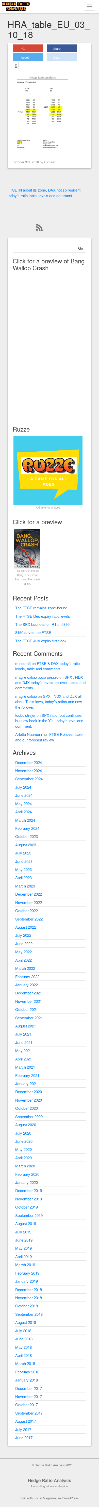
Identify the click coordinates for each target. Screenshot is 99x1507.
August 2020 (25, 1124)
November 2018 (28, 1297)
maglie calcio (26, 696)
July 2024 (23, 787)
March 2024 (25, 820)
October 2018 (26, 1305)
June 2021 (23, 1042)
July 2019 (23, 1231)
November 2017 (28, 1396)
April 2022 (23, 960)
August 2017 (25, 1421)
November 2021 (28, 1001)
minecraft (23, 663)
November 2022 (28, 902)
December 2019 (28, 1190)
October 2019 (26, 1207)
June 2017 (23, 1437)
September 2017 (29, 1413)
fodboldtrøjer (25, 715)
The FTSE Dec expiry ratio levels (42, 616)
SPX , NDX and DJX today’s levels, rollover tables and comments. (50, 682)
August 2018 (25, 1322)
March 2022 (25, 968)
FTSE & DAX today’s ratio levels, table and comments (47, 666)
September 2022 (29, 919)
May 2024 (23, 803)
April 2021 (23, 1058)
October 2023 (26, 836)
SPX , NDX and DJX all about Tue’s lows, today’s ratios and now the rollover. (48, 701)
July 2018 (23, 1330)
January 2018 (26, 1380)
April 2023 (23, 877)
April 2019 (23, 1256)
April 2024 (23, 811)
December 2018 (28, 1289)
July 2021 (23, 1034)
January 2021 (26, 1083)
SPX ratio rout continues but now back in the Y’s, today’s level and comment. (49, 720)
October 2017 (26, 1404)
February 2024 (27, 828)
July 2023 (23, 852)
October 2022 (26, 910)
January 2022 (26, 984)
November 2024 (28, 770)
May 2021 (23, 1050)
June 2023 (23, 861)
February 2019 (27, 1273)
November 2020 (28, 1100)
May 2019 (23, 1248)
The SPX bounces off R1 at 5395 (42, 624)
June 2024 (23, 795)
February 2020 (27, 1174)
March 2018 (25, 1363)
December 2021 (28, 992)
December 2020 (28, 1091)
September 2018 (29, 1314)
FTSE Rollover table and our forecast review (48, 737)
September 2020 (29, 1116)
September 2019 (29, 1215)
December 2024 (28, 762)
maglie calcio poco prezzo (36, 677)
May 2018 (23, 1347)
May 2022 (23, 951)
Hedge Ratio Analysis (49, 1480)
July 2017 (23, 1429)
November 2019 (28, 1198)
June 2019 (23, 1240)
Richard (49, 162)
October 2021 (26, 1009)
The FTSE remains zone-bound (41, 607)
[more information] (15, 66)
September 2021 (29, 1017)
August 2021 (25, 1025)
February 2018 (27, 1371)
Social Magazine (45, 1498)
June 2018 (23, 1338)
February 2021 (27, 1075)
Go (80, 248)
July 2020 (23, 1133)
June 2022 (23, 943)
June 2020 (23, 1141)
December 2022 (28, 894)
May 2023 (23, 869)
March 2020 (25, 1165)
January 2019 (26, 1281)
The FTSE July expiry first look (41, 640)
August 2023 (25, 844)
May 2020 (23, 1149)
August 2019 (25, 1223)
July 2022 (23, 935)
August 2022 (25, 927)
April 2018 (23, 1355)
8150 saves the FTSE (33, 632)
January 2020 (26, 1182)
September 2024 (29, 778)
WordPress (71, 1498)
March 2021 (25, 1067)
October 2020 (26, 1108)
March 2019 (25, 1264)
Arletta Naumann (29, 734)
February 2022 (27, 976)
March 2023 (25, 886)
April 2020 (23, 1157)
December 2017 (28, 1388)
